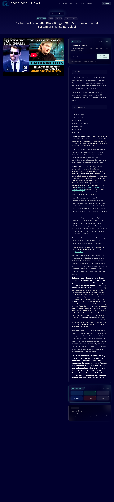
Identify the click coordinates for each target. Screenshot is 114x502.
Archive (65, 3)
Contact (90, 3)
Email (103, 398)
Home (59, 3)
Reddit (90, 398)
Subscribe (106, 3)
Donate (82, 3)
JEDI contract (79, 252)
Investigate (74, 3)
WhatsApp (90, 393)
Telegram (76, 393)
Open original (60, 74)
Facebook (76, 398)
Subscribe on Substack (103, 56)
